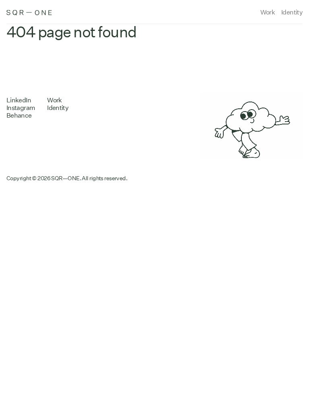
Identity (292, 12)
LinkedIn (18, 100)
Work (267, 12)
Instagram (20, 108)
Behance (19, 115)
